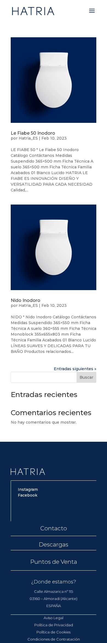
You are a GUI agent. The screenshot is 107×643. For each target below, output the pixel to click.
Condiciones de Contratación (53, 639)
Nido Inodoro (25, 300)
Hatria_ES (28, 138)
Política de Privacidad (53, 625)
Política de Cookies (53, 632)
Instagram (28, 489)
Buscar (86, 377)
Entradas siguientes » (75, 368)
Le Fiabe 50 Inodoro (33, 133)
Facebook (27, 495)
